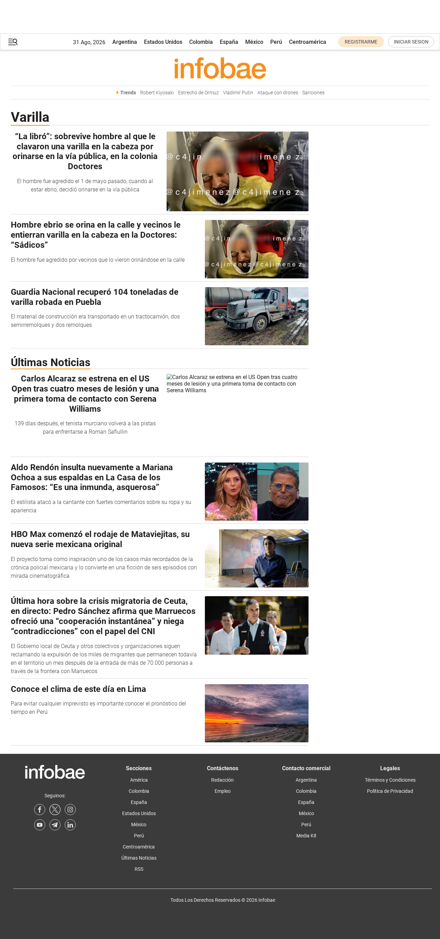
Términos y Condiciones (390, 780)
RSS (139, 869)
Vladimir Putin (238, 92)
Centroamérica (307, 42)
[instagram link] (70, 809)
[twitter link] (55, 809)
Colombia (201, 42)
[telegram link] (55, 824)
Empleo (223, 791)
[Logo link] (220, 68)
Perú (276, 42)
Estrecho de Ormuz (198, 92)
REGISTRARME (361, 42)
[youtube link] (39, 824)
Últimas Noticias (139, 858)
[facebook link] (39, 809)
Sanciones (313, 92)
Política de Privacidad (390, 791)
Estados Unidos (163, 42)
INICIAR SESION (411, 42)
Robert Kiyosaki (157, 92)
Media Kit (306, 835)
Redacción (222, 780)
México (254, 42)
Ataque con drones (277, 92)
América (139, 780)
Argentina (124, 42)
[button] (13, 42)
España (229, 42)
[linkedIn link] (70, 824)
